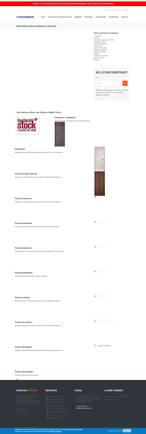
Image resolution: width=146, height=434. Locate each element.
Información (113, 17)
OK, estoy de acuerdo (115, 431)
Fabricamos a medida (55, 403)
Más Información (56, 431)
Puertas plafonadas (23, 272)
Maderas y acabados (100, 50)
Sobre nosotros (98, 58)
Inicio (43, 17)
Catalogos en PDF (99, 42)
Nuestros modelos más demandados (116, 396)
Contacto (124, 17)
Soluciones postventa (55, 418)
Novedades (89, 17)
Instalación (51, 415)
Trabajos (96, 60)
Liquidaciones (101, 17)
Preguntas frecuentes (23, 412)
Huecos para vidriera (100, 44)
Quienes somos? (21, 409)
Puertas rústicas (22, 297)
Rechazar (127, 431)
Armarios (78, 17)
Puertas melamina (23, 247)
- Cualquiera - (98, 36)
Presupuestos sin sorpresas (57, 406)
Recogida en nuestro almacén (57, 412)
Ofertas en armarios (111, 399)
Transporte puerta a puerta (56, 409)
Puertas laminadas (23, 223)
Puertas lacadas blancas (26, 173)
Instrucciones (98, 46)
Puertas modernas (23, 198)
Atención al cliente (54, 396)
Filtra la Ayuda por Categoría (106, 33)
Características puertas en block (104, 40)
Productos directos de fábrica (57, 399)
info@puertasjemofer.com (84, 408)
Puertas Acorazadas (24, 371)
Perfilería (97, 54)
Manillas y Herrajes (100, 52)
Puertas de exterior (23, 322)
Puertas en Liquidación (65, 117)
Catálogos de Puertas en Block (60, 17)
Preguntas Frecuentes (101, 56)
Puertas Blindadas (23, 346)
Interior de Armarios (100, 48)
